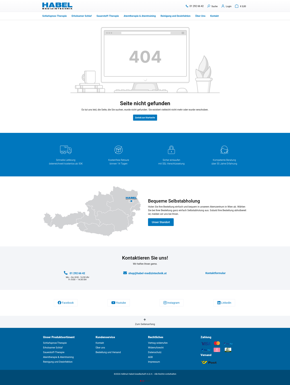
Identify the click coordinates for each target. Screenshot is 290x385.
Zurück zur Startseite (145, 117)
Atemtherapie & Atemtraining (58, 357)
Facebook (67, 302)
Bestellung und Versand (108, 352)
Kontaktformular (215, 273)
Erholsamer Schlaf (53, 347)
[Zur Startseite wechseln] (57, 6)
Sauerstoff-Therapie (53, 352)
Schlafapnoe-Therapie (55, 342)
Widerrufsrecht (156, 347)
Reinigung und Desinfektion (57, 361)
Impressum (154, 361)
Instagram (173, 302)
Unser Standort (161, 222)
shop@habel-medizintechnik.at (147, 273)
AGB (150, 357)
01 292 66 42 (197, 6)
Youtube (120, 302)
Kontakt (100, 342)
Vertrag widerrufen (158, 342)
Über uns (100, 347)
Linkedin (226, 302)
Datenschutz (154, 352)
